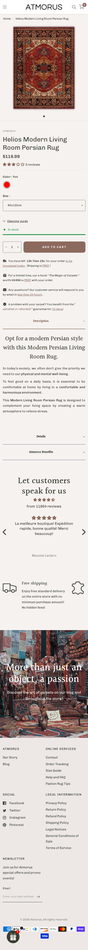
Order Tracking (57, 764)
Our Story (10, 757)
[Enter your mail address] (38, 896)
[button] (44, 321)
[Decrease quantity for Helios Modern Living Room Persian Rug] (6, 247)
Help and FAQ (55, 777)
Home (7, 18)
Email (6, 888)
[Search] (74, 7)
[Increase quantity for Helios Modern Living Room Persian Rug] (18, 247)
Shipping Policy (57, 823)
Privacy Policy (56, 803)
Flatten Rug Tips (58, 784)
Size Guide (54, 770)
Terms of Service (58, 848)
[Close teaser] (21, 928)
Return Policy (56, 809)
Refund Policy (56, 816)
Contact (52, 757)
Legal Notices (56, 829)
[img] (44, 500)
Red (7, 185)
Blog (6, 764)
